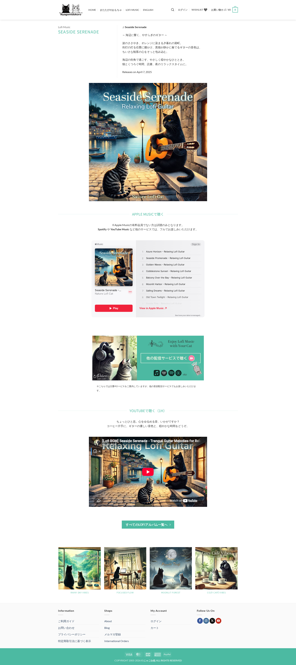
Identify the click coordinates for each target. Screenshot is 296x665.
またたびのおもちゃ (111, 9)
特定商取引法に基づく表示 (74, 641)
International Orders (116, 641)
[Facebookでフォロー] (200, 621)
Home (92, 9)
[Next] (237, 575)
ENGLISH (148, 9)
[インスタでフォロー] (206, 621)
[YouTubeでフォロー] (218, 621)
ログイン (156, 621)
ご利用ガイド (66, 621)
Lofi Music (132, 9)
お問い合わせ (66, 627)
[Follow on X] (212, 621)
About (108, 621)
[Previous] (58, 575)
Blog (107, 627)
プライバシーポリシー (71, 634)
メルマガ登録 (112, 634)
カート (155, 627)
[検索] (172, 9)
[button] (183, 10)
